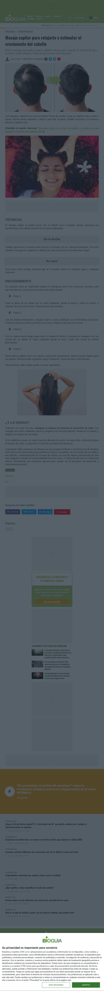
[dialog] (52, 962)
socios (27, 952)
